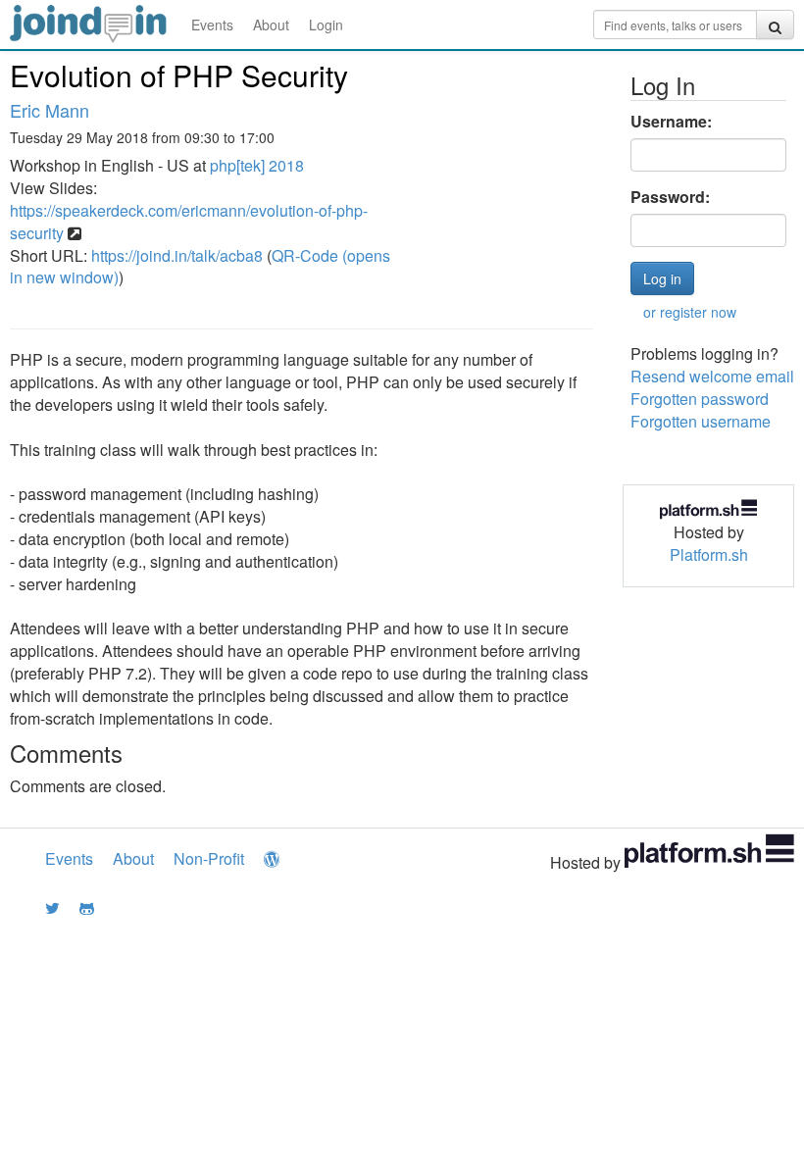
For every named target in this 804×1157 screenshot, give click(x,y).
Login (326, 24)
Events (212, 24)
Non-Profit (209, 858)
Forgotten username (700, 421)
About (271, 24)
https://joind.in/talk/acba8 (177, 255)
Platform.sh (709, 554)
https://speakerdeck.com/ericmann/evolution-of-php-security (189, 221)
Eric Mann (49, 110)
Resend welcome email (712, 376)
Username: (671, 121)
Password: (670, 197)
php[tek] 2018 (257, 165)
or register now (689, 312)
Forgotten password (699, 398)
